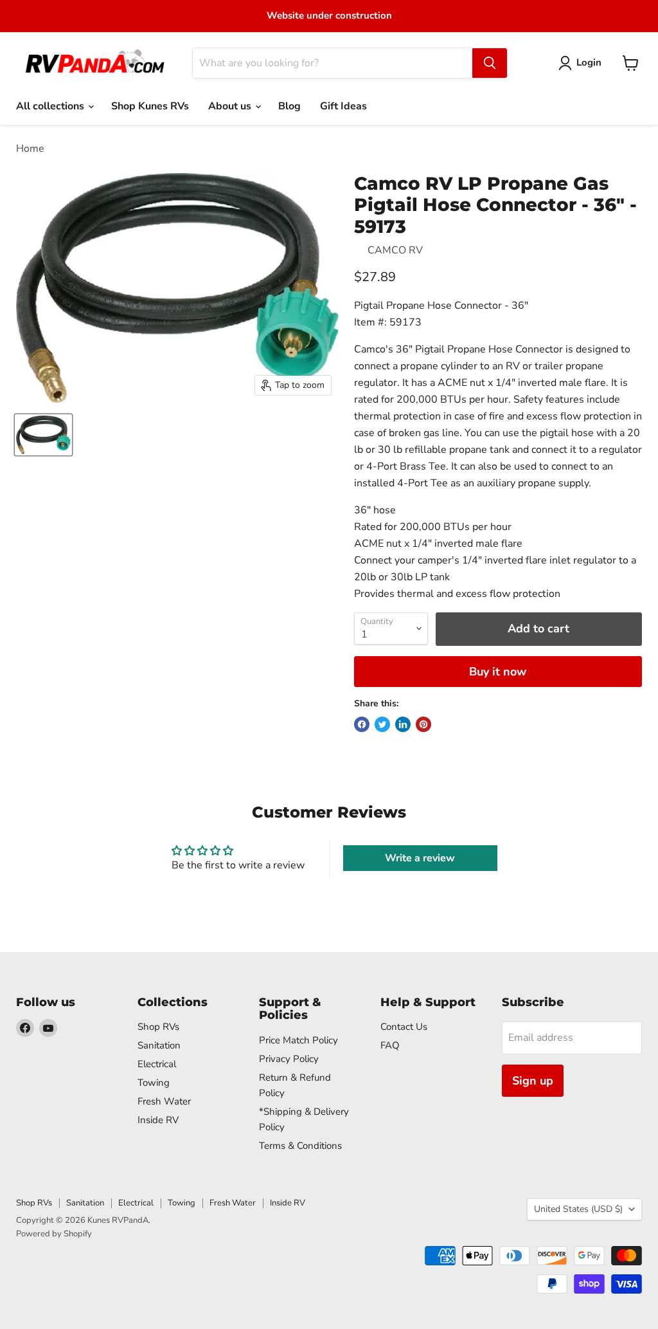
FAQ (390, 1045)
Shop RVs (158, 1026)
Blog (289, 106)
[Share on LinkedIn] (403, 724)
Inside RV (158, 1120)
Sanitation (159, 1045)
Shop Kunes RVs (150, 106)
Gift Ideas (343, 106)
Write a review (420, 858)
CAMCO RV (395, 250)
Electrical (157, 1064)
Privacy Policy (289, 1058)
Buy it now (497, 671)
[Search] (489, 63)
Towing (154, 1082)
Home (30, 148)
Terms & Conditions (300, 1145)
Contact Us (403, 1026)
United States (578, 1209)
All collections (51, 106)
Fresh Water (164, 1101)
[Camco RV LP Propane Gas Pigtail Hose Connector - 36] (43, 434)
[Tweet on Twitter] (382, 724)
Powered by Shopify (54, 1234)
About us (231, 106)
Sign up (532, 1080)
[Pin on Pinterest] (423, 724)
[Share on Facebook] (361, 724)
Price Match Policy (298, 1040)
